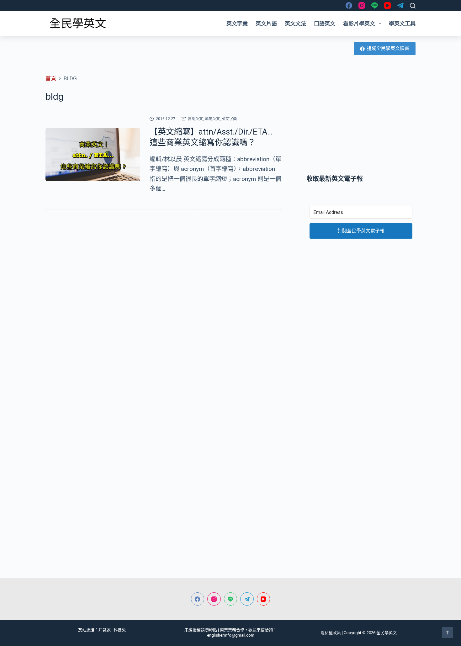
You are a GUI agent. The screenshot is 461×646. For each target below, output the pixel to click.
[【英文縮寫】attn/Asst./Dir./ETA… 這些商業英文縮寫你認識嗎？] (92, 154)
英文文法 (295, 23)
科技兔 (120, 629)
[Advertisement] (361, 118)
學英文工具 (402, 23)
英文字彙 (237, 23)
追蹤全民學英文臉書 (388, 48)
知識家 (104, 629)
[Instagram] (361, 5)
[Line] (374, 5)
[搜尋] (413, 5)
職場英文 (212, 119)
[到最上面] (447, 632)
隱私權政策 (331, 632)
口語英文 (324, 23)
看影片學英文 (359, 23)
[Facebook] (349, 5)
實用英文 (195, 119)
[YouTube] (387, 5)
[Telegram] (400, 5)
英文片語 (266, 23)
